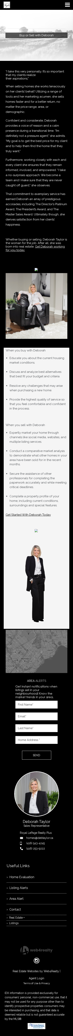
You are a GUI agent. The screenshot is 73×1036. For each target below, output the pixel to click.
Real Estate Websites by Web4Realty (36, 971)
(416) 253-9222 (35, 848)
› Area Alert (15, 899)
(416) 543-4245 (35, 843)
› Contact (14, 909)
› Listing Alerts (17, 888)
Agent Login (36, 978)
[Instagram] (37, 961)
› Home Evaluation (20, 877)
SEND (36, 755)
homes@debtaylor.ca (39, 837)
